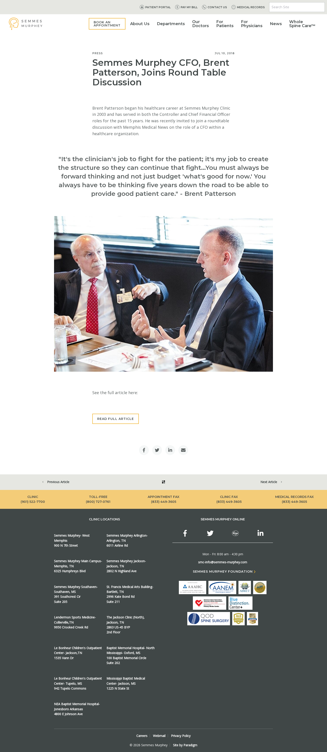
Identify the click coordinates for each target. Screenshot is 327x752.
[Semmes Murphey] (25, 23)
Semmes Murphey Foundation (223, 572)
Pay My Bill (189, 7)
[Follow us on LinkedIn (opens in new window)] (260, 533)
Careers (141, 736)
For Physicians (251, 23)
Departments (171, 23)
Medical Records (251, 7)
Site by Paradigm (185, 745)
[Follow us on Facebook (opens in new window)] (185, 533)
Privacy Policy (181, 736)
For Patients (225, 23)
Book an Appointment (107, 23)
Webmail (159, 736)
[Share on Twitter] (157, 450)
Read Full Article (115, 419)
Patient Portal (158, 7)
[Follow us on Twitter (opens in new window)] (210, 533)
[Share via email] (183, 450)
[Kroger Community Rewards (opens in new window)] (235, 533)
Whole (302, 23)
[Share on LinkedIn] (170, 450)
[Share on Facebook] (144, 450)
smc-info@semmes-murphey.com (222, 562)
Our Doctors (200, 23)
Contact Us (217, 7)
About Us (139, 23)
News (276, 23)
